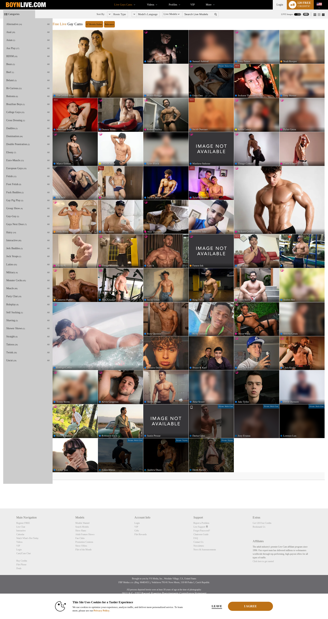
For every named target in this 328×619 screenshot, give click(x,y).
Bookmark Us (259, 527)
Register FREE (23, 523)
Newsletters (198, 545)
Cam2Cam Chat (23, 553)
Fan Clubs (80, 538)
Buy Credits (21, 560)
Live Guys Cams (123, 4)
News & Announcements (204, 549)
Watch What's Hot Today (27, 538)
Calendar (20, 534)
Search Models (82, 527)
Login (280, 4)
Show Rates (80, 530)
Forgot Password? (201, 530)
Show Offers (81, 545)
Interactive (21, 530)
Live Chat (20, 527)
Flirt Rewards (140, 534)
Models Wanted (82, 523)
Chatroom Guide (200, 534)
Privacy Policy (102, 610)
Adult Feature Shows (85, 534)
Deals (18, 568)
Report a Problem (201, 523)
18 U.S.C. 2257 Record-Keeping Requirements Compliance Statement (164, 593)
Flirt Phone (21, 564)
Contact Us (198, 542)
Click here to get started (263, 561)
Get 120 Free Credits (262, 523)
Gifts (136, 530)
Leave (217, 606)
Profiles (173, 4)
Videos (150, 4)
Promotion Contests (84, 542)
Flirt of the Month (83, 549)
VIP (192, 4)
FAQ (195, 538)
